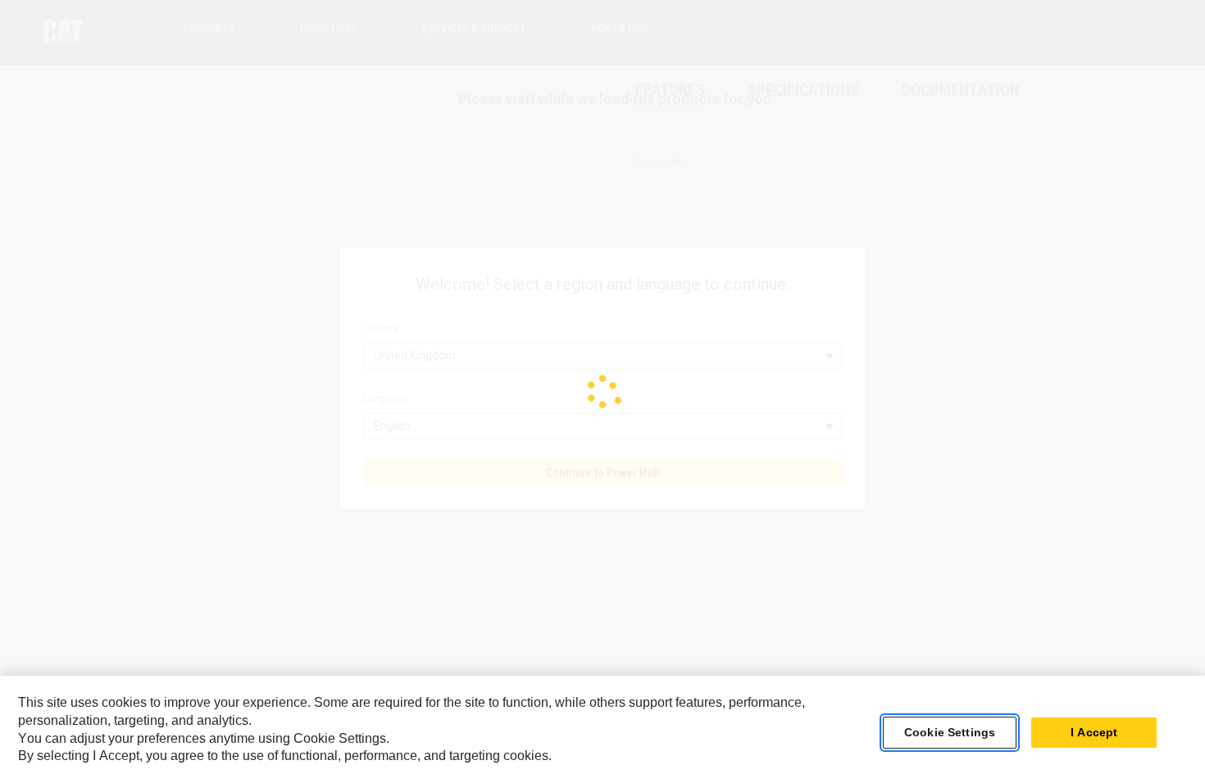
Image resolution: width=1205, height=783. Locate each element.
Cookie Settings (949, 733)
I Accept (1094, 733)
